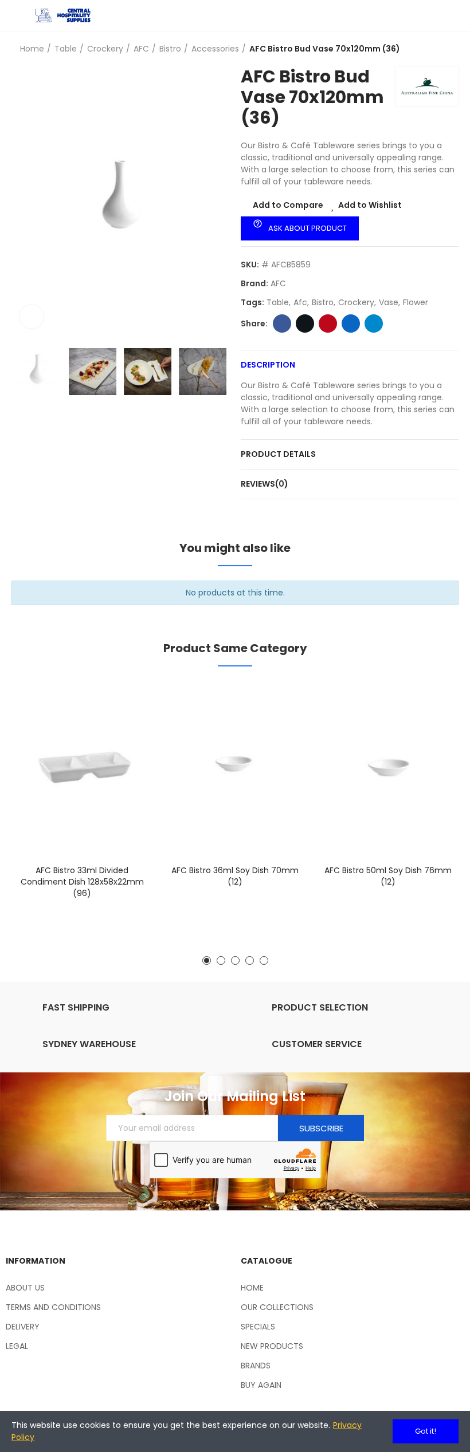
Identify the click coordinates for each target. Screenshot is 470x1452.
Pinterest (328, 323)
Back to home (435, 49)
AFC (278, 283)
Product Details (278, 454)
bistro (323, 302)
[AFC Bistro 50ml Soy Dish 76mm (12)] (388, 768)
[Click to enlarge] (31, 316)
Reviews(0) (264, 484)
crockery (356, 302)
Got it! (425, 1431)
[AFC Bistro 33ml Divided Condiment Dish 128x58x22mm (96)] (82, 768)
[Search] (432, 15)
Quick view (124, 746)
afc (300, 302)
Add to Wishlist (370, 205)
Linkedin (351, 323)
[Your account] (453, 15)
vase (388, 302)
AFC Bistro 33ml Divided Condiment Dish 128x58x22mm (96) (82, 882)
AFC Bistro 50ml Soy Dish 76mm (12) (388, 876)
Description (268, 364)
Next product (450, 49)
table (278, 302)
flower (415, 302)
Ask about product (300, 226)
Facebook (282, 323)
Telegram (374, 323)
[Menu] (16, 15)
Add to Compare (288, 205)
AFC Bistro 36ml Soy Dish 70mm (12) (235, 876)
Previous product (421, 49)
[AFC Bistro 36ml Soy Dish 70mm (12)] (235, 768)
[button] (22, 201)
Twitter (305, 323)
